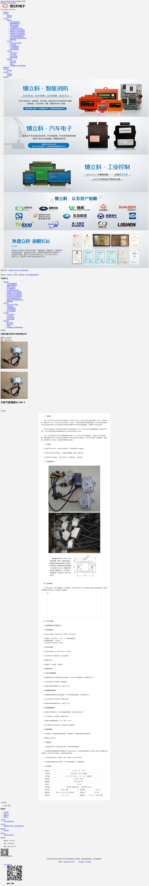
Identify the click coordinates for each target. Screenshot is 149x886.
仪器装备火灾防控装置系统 (17, 35)
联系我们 (13, 3)
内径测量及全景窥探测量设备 (18, 65)
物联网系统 (13, 39)
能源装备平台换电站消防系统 (18, 38)
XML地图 (88, 861)
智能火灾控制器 (14, 25)
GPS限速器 (13, 44)
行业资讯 (9, 75)
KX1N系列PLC (14, 52)
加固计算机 (13, 62)
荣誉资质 (9, 17)
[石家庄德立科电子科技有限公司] (22, 8)
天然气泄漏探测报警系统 (17, 36)
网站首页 (6, 12)
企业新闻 (9, 74)
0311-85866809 (7, 864)
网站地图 (3, 3)
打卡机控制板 (13, 56)
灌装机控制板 (13, 57)
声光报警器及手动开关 (16, 28)
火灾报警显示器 (14, 26)
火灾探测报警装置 (15, 22)
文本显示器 (13, 54)
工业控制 (9, 51)
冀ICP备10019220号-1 (69, 861)
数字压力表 (13, 61)
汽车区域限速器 (14, 48)
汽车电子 (9, 41)
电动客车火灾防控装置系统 (17, 30)
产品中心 (6, 18)
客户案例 (9, 70)
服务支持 (6, 69)
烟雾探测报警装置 (15, 23)
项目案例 (6, 67)
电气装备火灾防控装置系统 (17, 33)
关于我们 (8, 3)
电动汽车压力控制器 (15, 43)
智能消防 (9, 20)
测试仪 (12, 64)
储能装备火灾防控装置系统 (17, 31)
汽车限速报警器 (14, 46)
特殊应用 (9, 59)
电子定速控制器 (14, 49)
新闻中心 (6, 72)
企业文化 (9, 15)
